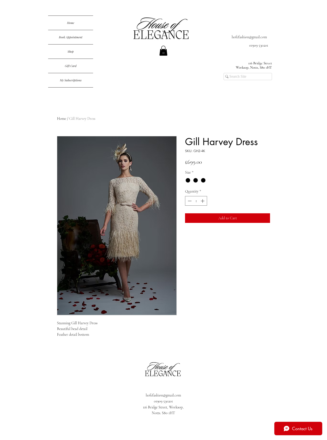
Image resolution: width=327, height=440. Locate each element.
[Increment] (203, 200)
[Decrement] (189, 200)
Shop (71, 51)
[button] (163, 51)
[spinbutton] (196, 200)
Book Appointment (70, 37)
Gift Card (71, 66)
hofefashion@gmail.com (249, 37)
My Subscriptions (71, 80)
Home (70, 23)
